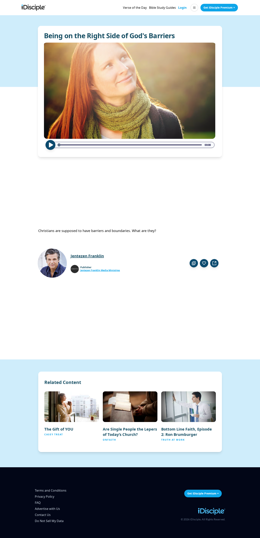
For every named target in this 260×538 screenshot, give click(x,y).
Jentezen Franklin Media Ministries (100, 270)
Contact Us (43, 515)
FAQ (38, 503)
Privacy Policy (44, 496)
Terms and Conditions (50, 490)
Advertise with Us (47, 509)
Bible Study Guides (162, 8)
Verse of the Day (135, 8)
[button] (194, 7)
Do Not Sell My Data (49, 521)
